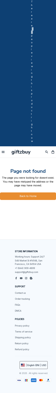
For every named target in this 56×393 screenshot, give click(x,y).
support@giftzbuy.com (26, 272)
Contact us (20, 293)
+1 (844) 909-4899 (25, 268)
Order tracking (22, 298)
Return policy (21, 343)
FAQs (17, 304)
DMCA (18, 310)
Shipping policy (23, 337)
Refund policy (22, 349)
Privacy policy (22, 325)
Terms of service (23, 331)
